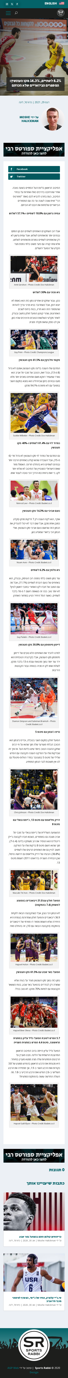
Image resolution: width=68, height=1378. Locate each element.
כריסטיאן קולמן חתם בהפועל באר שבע (40, 1237)
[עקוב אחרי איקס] (12, 4)
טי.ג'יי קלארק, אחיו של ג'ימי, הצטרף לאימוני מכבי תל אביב (37, 1299)
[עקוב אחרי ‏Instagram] (7, 4)
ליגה (21, 102)
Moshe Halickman (29, 119)
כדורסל (28, 102)
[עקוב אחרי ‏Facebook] (17, 4)
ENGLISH (51, 4)
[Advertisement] (37, 224)
